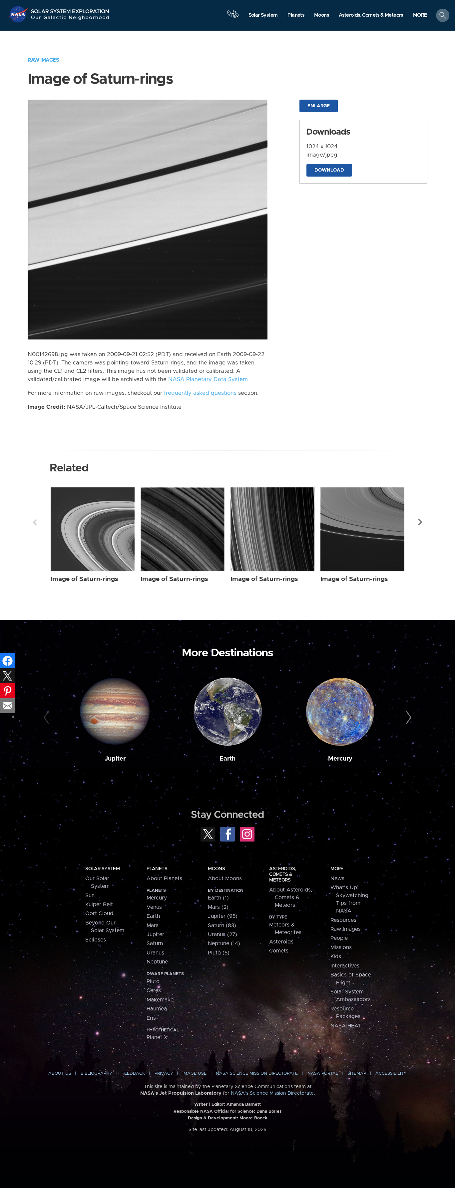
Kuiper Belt (99, 904)
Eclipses (95, 939)
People (339, 938)
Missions (341, 947)
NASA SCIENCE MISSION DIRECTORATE (257, 1073)
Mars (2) (218, 907)
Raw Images (43, 60)
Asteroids (281, 941)
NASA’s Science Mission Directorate (272, 1093)
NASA (19, 14)
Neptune (157, 961)
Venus (154, 907)
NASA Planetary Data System (208, 379)
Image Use (195, 1073)
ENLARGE (318, 106)
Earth (227, 759)
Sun (90, 895)
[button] (420, 16)
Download (329, 170)
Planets (157, 869)
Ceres (154, 990)
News (337, 878)
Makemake (160, 999)
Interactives (344, 965)
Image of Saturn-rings (84, 579)
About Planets (164, 878)
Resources (343, 920)
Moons (216, 869)
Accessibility (391, 1073)
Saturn (155, 943)
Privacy (164, 1073)
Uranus (155, 952)
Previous (35, 522)
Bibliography (96, 1073)
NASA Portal (322, 1073)
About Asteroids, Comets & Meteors (290, 897)
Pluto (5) (218, 952)
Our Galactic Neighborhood (70, 19)
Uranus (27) (222, 934)
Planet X (157, 1037)
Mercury (340, 759)
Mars (153, 925)
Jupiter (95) (222, 916)
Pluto (153, 981)
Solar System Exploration (70, 9)
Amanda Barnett (244, 1104)
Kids (335, 956)
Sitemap (356, 1073)
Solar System (102, 869)
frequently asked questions (200, 393)
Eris (151, 1018)
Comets (278, 950)
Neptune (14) (224, 943)
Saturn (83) (222, 925)
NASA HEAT (345, 1025)
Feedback (133, 1073)
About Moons (225, 878)
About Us (59, 1073)
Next (420, 522)
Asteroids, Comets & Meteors (282, 875)
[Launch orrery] (232, 17)
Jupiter (115, 759)
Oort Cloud (99, 913)
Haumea (157, 1008)
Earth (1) (218, 897)
